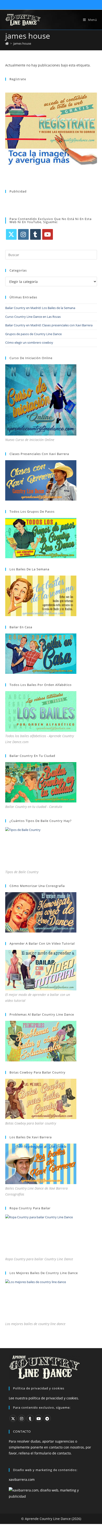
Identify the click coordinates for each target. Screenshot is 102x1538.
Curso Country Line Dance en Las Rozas (33, 316)
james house (22, 43)
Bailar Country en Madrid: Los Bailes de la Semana (40, 308)
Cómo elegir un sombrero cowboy (29, 342)
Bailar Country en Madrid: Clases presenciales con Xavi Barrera (49, 325)
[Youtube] (47, 234)
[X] (11, 234)
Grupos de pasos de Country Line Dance (33, 334)
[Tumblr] (35, 234)
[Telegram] (47, 1418)
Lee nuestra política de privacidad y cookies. (44, 1398)
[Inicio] (7, 43)
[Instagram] (23, 234)
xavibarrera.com (22, 1479)
